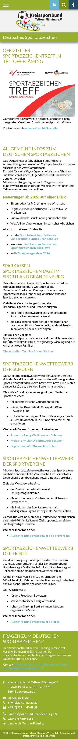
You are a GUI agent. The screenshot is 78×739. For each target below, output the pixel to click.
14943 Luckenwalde (21, 691)
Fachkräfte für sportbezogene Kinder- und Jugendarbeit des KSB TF (36, 666)
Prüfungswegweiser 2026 (32, 253)
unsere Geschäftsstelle (41, 128)
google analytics (46, 735)
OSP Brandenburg (20, 718)
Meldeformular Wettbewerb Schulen (36, 440)
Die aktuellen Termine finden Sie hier (28, 351)
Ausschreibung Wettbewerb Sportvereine (40, 535)
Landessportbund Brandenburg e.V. (33, 714)
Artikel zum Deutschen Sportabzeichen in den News (33, 245)
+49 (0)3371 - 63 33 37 (22, 702)
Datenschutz (30, 735)
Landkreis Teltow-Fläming (26, 723)
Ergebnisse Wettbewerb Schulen (33, 446)
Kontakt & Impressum (62, 732)
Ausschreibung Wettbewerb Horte (34, 621)
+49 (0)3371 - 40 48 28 (22, 707)
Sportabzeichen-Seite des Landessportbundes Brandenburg (34, 236)
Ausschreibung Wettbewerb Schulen (36, 435)
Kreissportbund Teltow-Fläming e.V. (33, 682)
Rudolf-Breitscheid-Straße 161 (29, 687)
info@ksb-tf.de (18, 698)
